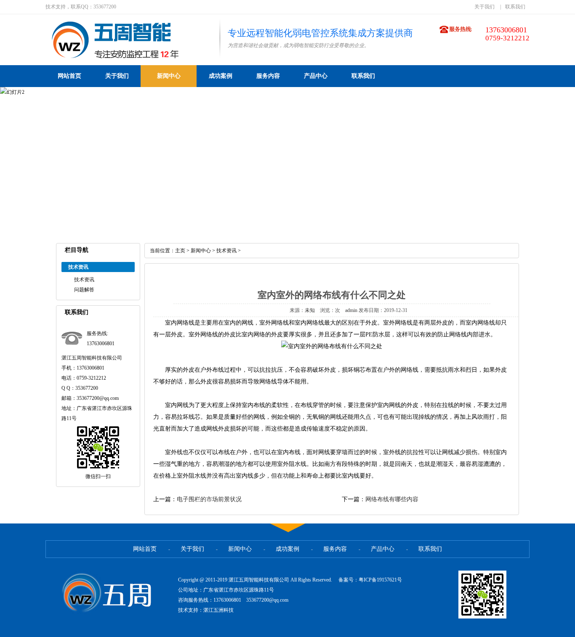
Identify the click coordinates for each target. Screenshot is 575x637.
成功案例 (220, 76)
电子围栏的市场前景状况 (209, 499)
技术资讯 (84, 280)
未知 (310, 310)
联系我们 (515, 7)
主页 (180, 251)
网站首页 (69, 76)
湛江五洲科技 (218, 610)
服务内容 (268, 76)
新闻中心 (169, 76)
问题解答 (84, 290)
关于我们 (484, 7)
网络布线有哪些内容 (391, 499)
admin (351, 310)
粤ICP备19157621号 (380, 580)
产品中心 (315, 76)
